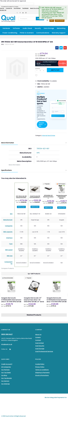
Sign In (51, 20)
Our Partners (17, 8)
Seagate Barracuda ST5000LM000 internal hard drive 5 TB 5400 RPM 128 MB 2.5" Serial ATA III (11, 301)
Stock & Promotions (42, 375)
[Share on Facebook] (57, 47)
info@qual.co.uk (6, 344)
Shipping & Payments (42, 373)
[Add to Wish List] (36, 75)
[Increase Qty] (43, 70)
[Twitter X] (17, 13)
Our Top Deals (6, 373)
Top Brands (25, 8)
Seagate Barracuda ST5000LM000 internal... (61, 197)
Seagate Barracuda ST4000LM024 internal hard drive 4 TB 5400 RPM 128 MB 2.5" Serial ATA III (57, 301)
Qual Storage (39, 349)
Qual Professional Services (44, 351)
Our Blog (4, 375)
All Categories (6, 367)
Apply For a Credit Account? (38, 8)
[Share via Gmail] (65, 47)
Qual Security (39, 346)
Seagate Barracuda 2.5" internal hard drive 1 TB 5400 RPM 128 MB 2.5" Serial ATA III (34, 301)
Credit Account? (6, 364)
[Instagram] (26, 13)
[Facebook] (20, 13)
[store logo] (8, 18)
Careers (38, 337)
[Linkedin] (23, 13)
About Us (38, 335)
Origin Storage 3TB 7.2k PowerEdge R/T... (35, 196)
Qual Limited (39, 343)
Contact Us (9, 8)
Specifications (6, 170)
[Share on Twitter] (61, 47)
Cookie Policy (39, 364)
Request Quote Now (42, 124)
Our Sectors (5, 381)
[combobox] (27, 18)
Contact (38, 340)
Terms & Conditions (42, 370)
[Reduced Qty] (37, 70)
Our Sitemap (5, 384)
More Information (7, 143)
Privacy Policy (39, 367)
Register (60, 20)
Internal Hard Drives (48, 135)
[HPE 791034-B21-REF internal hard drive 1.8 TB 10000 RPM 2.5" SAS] (21, 189)
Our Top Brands (6, 378)
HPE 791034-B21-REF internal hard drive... (21, 196)
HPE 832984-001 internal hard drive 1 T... (48, 197)
